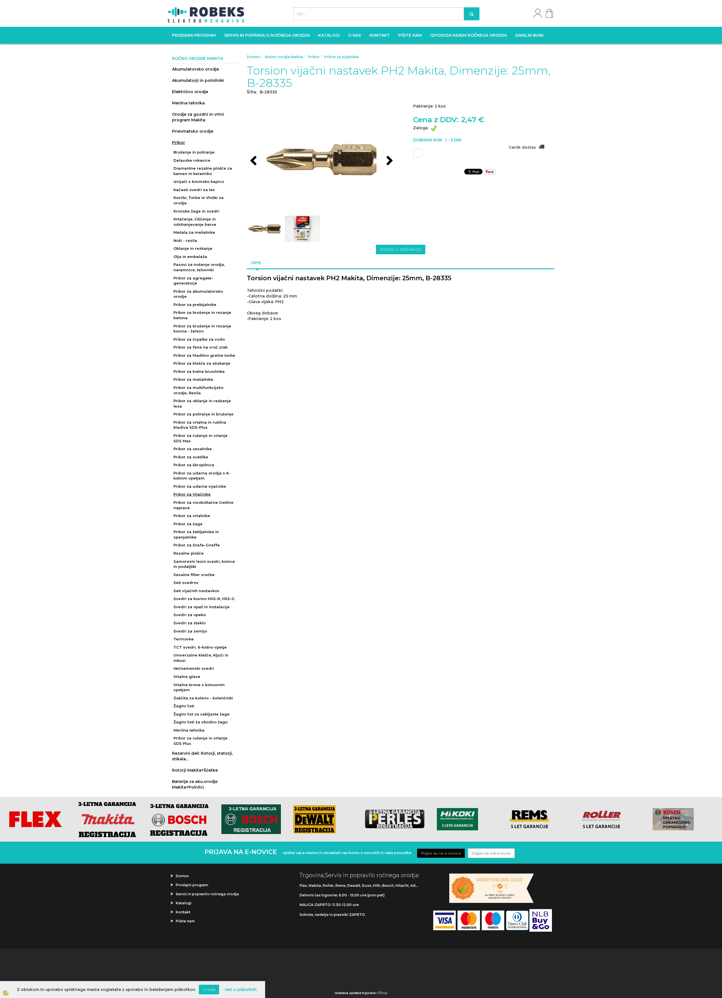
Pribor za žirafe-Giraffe (196, 545)
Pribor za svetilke (190, 457)
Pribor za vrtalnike (191, 515)
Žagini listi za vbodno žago (200, 722)
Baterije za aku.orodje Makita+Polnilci (194, 784)
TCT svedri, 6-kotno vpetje (200, 647)
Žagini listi (183, 706)
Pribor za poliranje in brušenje (203, 414)
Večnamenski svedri (193, 668)
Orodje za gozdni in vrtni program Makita (198, 117)
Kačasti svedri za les (194, 189)
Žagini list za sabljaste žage (201, 714)
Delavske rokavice (191, 160)
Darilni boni (529, 35)
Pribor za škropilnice (193, 465)
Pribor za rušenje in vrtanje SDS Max (200, 438)
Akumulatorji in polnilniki (198, 80)
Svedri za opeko (189, 614)
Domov (253, 57)
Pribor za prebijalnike (194, 304)
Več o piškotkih (241, 989)
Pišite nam (410, 35)
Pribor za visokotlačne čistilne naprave (203, 505)
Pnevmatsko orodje (192, 131)
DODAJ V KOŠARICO (401, 249)
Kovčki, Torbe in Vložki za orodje (198, 200)
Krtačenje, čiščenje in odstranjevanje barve (194, 222)
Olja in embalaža (190, 256)
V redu (208, 989)
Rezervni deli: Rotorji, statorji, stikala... (202, 756)
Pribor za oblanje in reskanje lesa (202, 403)
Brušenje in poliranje (194, 152)
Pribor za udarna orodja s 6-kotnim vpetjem (201, 476)
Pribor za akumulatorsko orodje (198, 294)
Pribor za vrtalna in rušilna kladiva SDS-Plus (199, 425)
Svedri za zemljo (190, 631)
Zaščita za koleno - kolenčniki (203, 698)
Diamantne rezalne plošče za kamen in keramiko (202, 171)
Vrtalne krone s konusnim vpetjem (199, 687)
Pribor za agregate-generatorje (193, 281)
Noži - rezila (185, 240)
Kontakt (379, 35)
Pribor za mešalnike (193, 379)
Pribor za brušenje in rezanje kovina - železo (202, 329)
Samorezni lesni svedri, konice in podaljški (204, 564)
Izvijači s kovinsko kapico (198, 181)
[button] (389, 161)
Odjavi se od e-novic (491, 853)
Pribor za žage (187, 524)
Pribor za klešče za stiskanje (201, 363)
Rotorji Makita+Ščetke (195, 770)
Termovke (183, 639)
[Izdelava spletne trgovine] (382, 993)
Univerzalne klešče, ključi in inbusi (200, 658)
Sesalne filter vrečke (194, 574)
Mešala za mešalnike (194, 232)
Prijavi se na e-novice (441, 853)
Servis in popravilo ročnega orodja (267, 35)
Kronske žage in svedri (196, 211)
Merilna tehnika (188, 103)
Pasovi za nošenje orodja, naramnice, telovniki (199, 267)
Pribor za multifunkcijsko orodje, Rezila (198, 390)
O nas (354, 35)
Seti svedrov (186, 582)
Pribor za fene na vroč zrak (200, 347)
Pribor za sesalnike (192, 449)
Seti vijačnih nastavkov (196, 590)
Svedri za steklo (189, 623)
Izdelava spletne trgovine (355, 993)
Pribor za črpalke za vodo (199, 339)
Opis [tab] (256, 262)
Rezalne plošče (188, 553)
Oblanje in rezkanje (192, 248)
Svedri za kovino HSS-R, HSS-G (204, 598)
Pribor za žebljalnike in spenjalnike (196, 534)
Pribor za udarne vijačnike (199, 486)
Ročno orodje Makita (284, 57)
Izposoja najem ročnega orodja (468, 35)
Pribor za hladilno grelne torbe (204, 355)
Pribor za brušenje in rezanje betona (202, 315)
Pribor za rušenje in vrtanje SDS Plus (200, 741)
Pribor (178, 142)
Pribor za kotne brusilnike (199, 371)
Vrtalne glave (186, 676)
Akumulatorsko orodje (195, 69)
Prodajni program (194, 35)
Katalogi (329, 35)
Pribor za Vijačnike (192, 494)
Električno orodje (190, 91)
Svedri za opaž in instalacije (201, 607)
